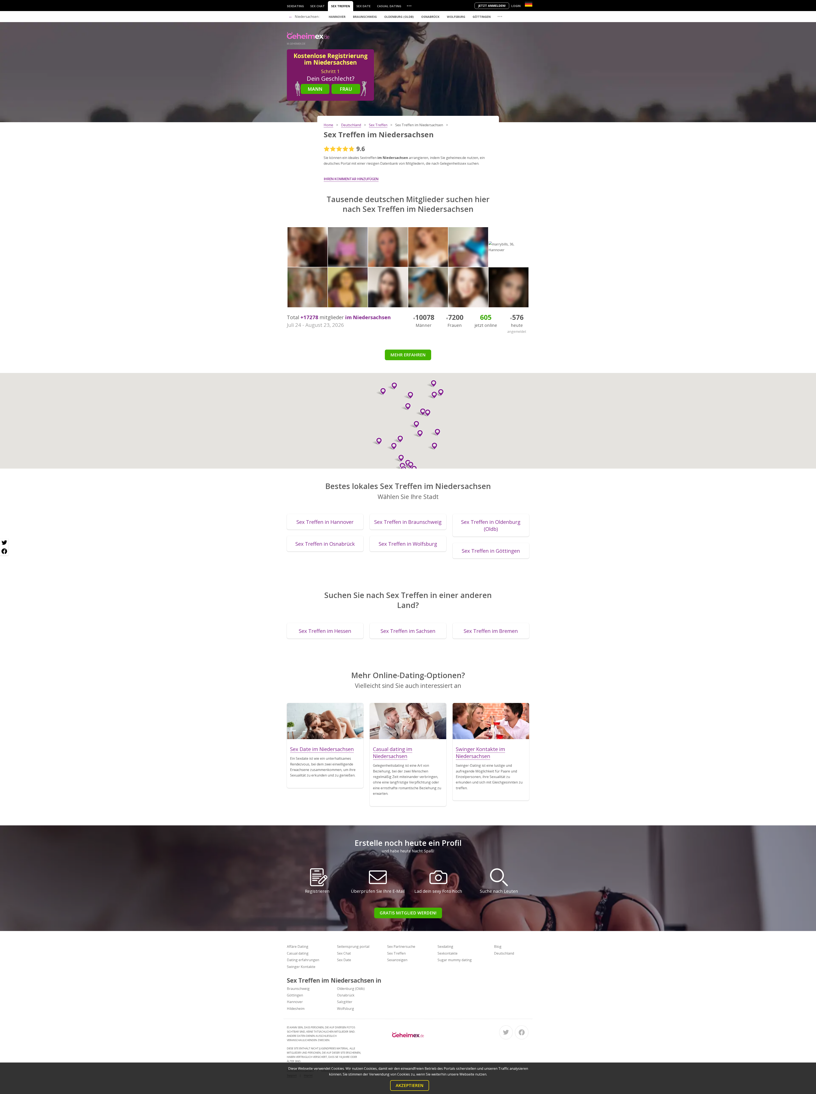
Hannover (337, 17)
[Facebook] (521, 1032)
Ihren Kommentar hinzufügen (351, 179)
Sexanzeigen (397, 960)
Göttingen (482, 17)
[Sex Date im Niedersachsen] (325, 721)
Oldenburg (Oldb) (399, 17)
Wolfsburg (456, 17)
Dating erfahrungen (303, 960)
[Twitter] (506, 1032)
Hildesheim (296, 1008)
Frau (346, 89)
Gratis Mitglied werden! (408, 913)
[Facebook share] (4, 551)
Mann (315, 89)
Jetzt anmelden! (492, 6)
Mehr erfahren (408, 355)
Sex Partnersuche (401, 946)
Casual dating (389, 6)
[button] (436, 432)
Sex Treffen (340, 6)
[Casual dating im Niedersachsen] (408, 721)
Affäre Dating (297, 946)
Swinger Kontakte (301, 966)
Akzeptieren (410, 1085)
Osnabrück (430, 17)
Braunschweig (365, 17)
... (409, 5)
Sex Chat (317, 6)
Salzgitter (344, 1001)
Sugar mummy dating (455, 960)
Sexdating (295, 6)
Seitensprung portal (353, 946)
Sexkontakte (448, 953)
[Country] (528, 4)
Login (516, 6)
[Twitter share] (4, 542)
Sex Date (363, 6)
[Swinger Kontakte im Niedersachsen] (490, 721)
